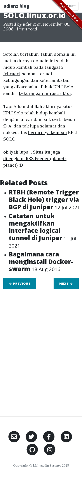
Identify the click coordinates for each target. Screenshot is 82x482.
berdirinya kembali (47, 132)
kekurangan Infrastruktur (45, 93)
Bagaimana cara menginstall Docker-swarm (41, 261)
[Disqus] (41, 350)
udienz (29, 24)
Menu (68, 6)
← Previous (20, 283)
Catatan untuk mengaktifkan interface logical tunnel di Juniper (42, 230)
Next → (66, 283)
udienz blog (16, 6)
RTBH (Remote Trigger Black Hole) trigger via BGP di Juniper (44, 199)
